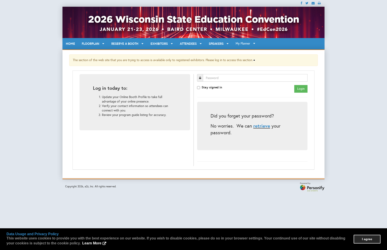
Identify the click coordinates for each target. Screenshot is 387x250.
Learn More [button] (91, 243)
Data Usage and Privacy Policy (32, 234)
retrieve (261, 126)
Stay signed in (212, 87)
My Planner (244, 43)
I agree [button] (367, 239)
